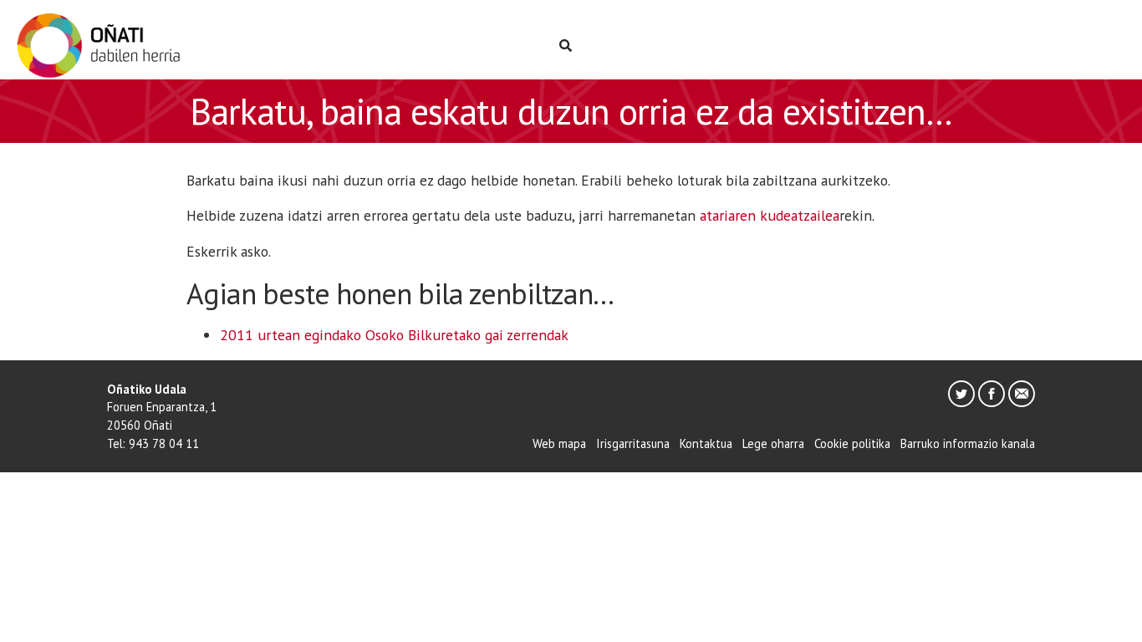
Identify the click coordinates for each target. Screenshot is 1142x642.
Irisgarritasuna (633, 443)
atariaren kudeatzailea (769, 215)
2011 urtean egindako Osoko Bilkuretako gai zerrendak (394, 334)
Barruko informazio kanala (967, 443)
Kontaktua (706, 443)
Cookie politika (852, 443)
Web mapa (559, 443)
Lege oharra (773, 443)
